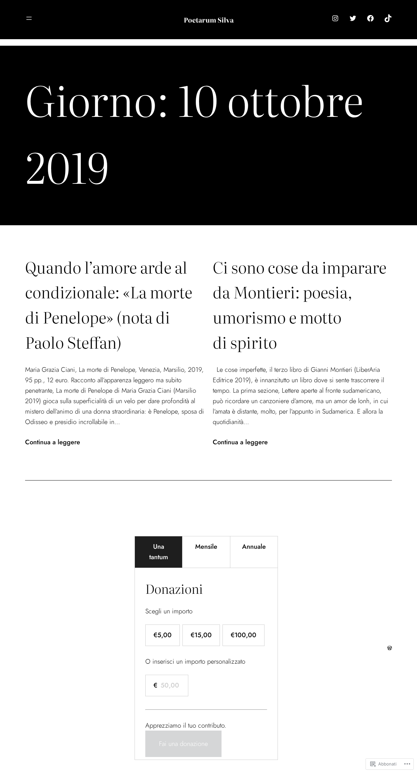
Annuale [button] (254, 546)
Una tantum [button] (158, 552)
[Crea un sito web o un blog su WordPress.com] (389, 648)
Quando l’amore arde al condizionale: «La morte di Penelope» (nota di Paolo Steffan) (108, 304)
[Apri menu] (29, 18)
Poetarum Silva (209, 19)
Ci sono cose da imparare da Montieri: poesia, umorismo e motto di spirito (299, 304)
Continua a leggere (52, 442)
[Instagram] (335, 18)
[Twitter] (353, 18)
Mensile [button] (206, 546)
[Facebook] (370, 18)
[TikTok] (388, 18)
